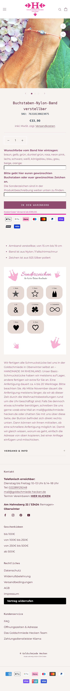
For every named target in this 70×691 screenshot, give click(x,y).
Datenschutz (12, 570)
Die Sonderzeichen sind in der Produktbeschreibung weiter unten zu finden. (34, 188)
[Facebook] (5, 515)
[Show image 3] (38, 93)
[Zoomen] (63, 26)
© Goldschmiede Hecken (33, 653)
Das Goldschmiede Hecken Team (25, 632)
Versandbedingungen (18, 582)
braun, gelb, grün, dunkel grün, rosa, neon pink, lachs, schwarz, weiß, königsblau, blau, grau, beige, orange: (34, 159)
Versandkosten (45, 126)
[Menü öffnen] (4, 9)
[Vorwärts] (44, 93)
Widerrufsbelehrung (17, 576)
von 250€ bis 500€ (16, 545)
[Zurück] (25, 93)
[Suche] (59, 9)
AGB (7, 588)
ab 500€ (9, 551)
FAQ (6, 621)
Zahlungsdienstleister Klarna (22, 638)
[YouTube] (28, 515)
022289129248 (18, 487)
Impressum (11, 593)
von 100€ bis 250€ (16, 539)
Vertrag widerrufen (20, 600)
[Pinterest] (21, 515)
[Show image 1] (31, 93)
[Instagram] (13, 515)
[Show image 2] (35, 93)
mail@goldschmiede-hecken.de (25, 491)
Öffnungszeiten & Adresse (21, 627)
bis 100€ (9, 534)
